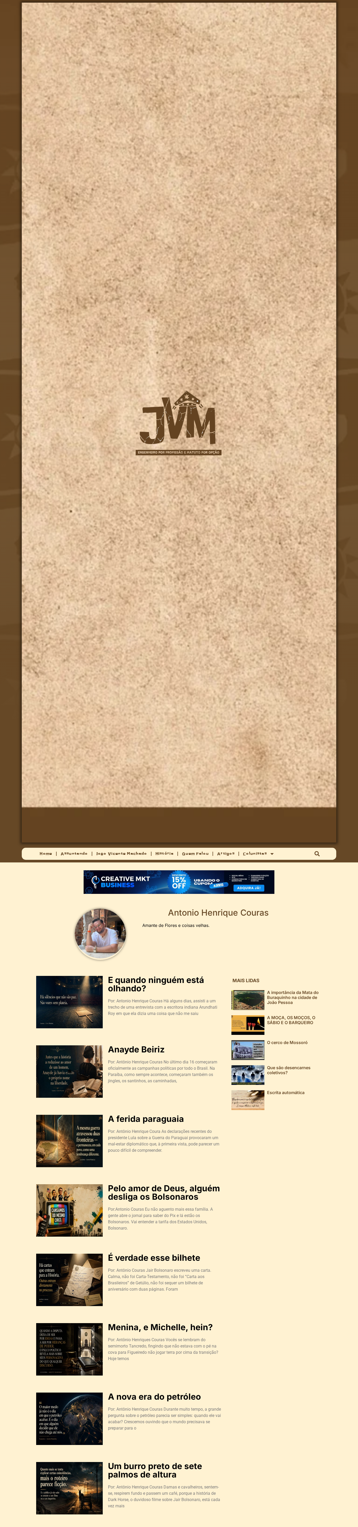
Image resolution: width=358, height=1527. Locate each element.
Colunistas (255, 853)
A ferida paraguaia (146, 1119)
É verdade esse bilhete (154, 1258)
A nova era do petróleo (154, 1397)
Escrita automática (286, 1092)
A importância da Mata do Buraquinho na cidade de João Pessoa (293, 997)
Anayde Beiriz (136, 1049)
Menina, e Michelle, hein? (160, 1327)
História (164, 853)
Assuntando (74, 853)
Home (46, 853)
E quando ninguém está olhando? (156, 984)
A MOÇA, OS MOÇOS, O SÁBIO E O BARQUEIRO (291, 1020)
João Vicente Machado (121, 853)
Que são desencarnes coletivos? (289, 1070)
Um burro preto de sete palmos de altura (155, 1470)
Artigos (226, 853)
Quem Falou (195, 853)
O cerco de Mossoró (287, 1042)
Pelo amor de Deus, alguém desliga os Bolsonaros (164, 1192)
